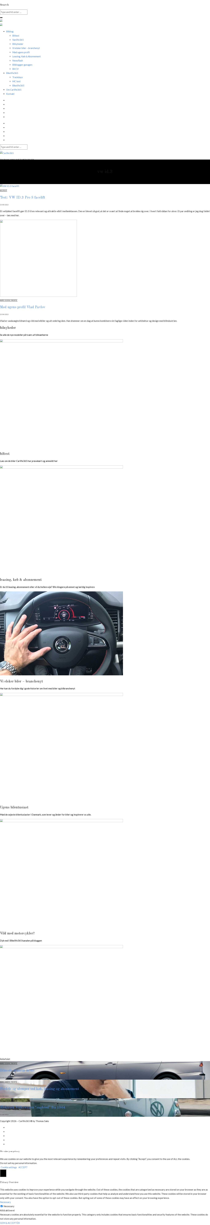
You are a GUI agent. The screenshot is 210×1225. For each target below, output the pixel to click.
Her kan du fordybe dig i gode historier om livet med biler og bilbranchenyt (37, 688)
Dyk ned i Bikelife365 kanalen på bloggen (21, 940)
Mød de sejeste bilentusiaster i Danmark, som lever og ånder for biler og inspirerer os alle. (45, 814)
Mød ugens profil (21, 52)
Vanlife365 (18, 39)
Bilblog (10, 31)
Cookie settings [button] (9, 1167)
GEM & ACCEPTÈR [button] (10, 1222)
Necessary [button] (5, 1202)
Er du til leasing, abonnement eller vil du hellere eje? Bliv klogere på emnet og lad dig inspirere (47, 587)
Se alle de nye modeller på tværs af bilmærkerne (24, 334)
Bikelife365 (18, 85)
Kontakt (10, 93)
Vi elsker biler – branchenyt (26, 48)
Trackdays (17, 77)
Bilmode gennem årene (17, 1070)
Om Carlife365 (13, 89)
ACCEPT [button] (23, 1167)
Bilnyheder (17, 44)
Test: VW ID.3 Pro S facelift (22, 197)
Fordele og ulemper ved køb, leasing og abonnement (39, 1089)
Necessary (9, 1206)
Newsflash (17, 60)
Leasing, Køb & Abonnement (26, 56)
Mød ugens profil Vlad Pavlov (22, 307)
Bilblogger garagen (22, 64)
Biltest (15, 35)
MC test (16, 81)
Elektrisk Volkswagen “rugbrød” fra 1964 (32, 1107)
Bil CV (15, 68)
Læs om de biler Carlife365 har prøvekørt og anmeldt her (29, 461)
